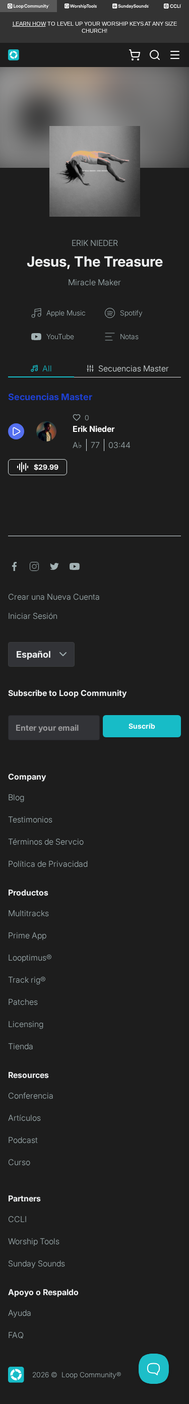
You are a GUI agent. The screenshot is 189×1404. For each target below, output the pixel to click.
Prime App (27, 935)
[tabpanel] (94, 442)
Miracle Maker (94, 282)
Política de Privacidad (48, 864)
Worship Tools (33, 1241)
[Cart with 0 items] (135, 54)
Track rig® (27, 980)
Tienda (20, 1046)
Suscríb (142, 726)
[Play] (16, 431)
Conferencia (30, 1096)
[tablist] (94, 369)
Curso (19, 1162)
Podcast (23, 1140)
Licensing (25, 1024)
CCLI (17, 1219)
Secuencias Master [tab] (133, 368)
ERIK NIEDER (95, 243)
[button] (18, 431)
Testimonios (30, 819)
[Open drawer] (175, 55)
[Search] (155, 55)
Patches (23, 1002)
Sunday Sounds (36, 1263)
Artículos (24, 1118)
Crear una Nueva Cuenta (54, 597)
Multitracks (28, 913)
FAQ (16, 1335)
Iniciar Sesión (32, 616)
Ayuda (19, 1313)
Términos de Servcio (46, 842)
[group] (37, 467)
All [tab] (47, 368)
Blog (16, 797)
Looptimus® (30, 957)
